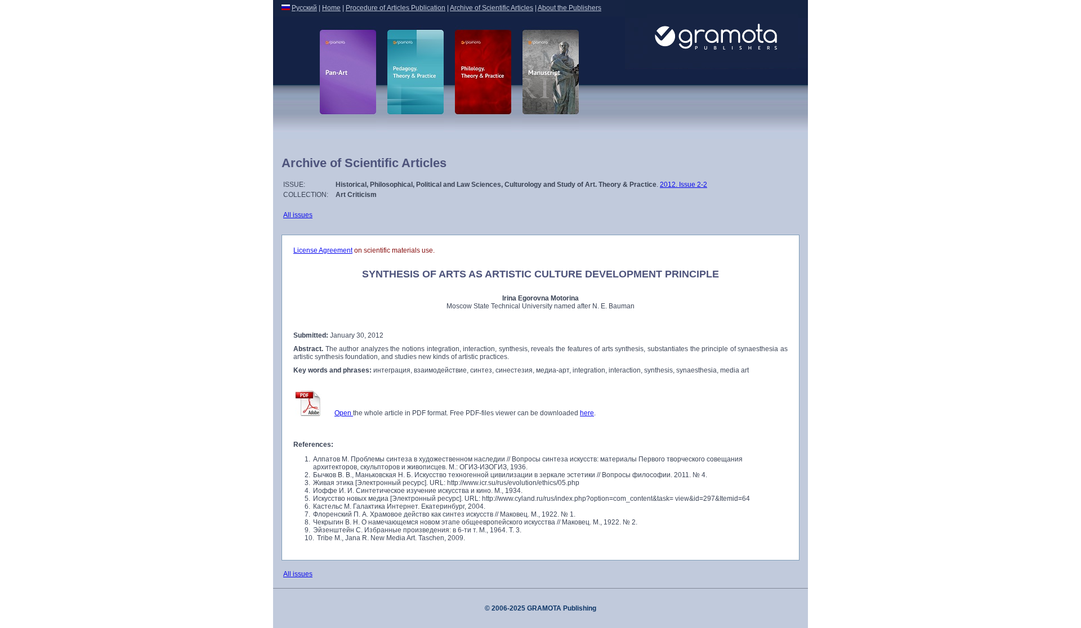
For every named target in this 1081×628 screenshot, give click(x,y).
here (587, 413)
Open (343, 413)
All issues (297, 215)
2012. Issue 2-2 (683, 185)
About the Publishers (569, 8)
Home (331, 8)
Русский (304, 8)
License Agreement (322, 250)
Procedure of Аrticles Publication (395, 8)
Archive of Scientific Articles (491, 8)
